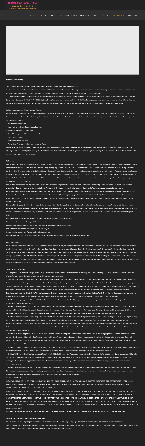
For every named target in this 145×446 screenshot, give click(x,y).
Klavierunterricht (47, 15)
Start (32, 15)
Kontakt (105, 15)
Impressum (132, 15)
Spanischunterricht (89, 15)
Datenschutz (118, 15)
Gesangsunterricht (68, 15)
